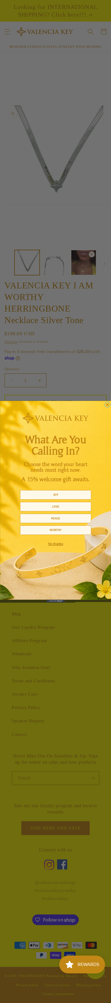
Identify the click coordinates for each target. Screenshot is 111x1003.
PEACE (55, 518)
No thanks (55, 543)
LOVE (55, 506)
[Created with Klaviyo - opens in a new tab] (56, 601)
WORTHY (55, 530)
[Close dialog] (107, 404)
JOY (55, 494)
